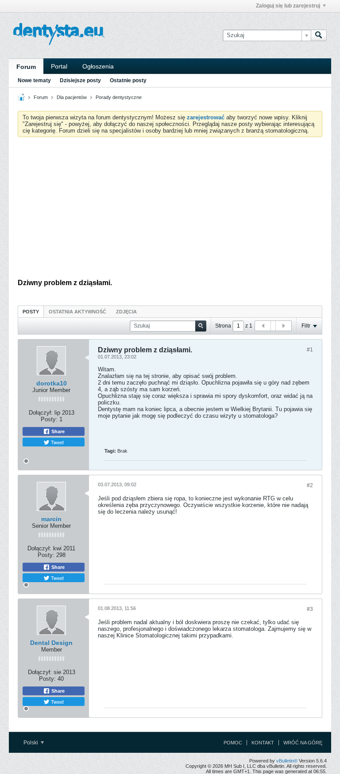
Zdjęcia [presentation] (126, 311)
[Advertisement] (170, 210)
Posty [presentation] (31, 311)
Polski (31, 743)
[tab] (31, 311)
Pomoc (233, 742)
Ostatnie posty (128, 80)
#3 (310, 609)
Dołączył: (41, 412)
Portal (59, 66)
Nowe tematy (34, 80)
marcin (51, 518)
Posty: (49, 419)
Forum (26, 66)
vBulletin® (287, 760)
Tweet (57, 442)
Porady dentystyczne (119, 97)
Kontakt (262, 742)
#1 (310, 350)
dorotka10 (51, 383)
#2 (310, 485)
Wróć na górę (302, 742)
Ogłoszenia (98, 66)
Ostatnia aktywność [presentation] (77, 311)
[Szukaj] (319, 35)
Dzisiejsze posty (80, 80)
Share (57, 431)
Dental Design (51, 642)
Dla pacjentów (72, 97)
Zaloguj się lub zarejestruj (288, 6)
